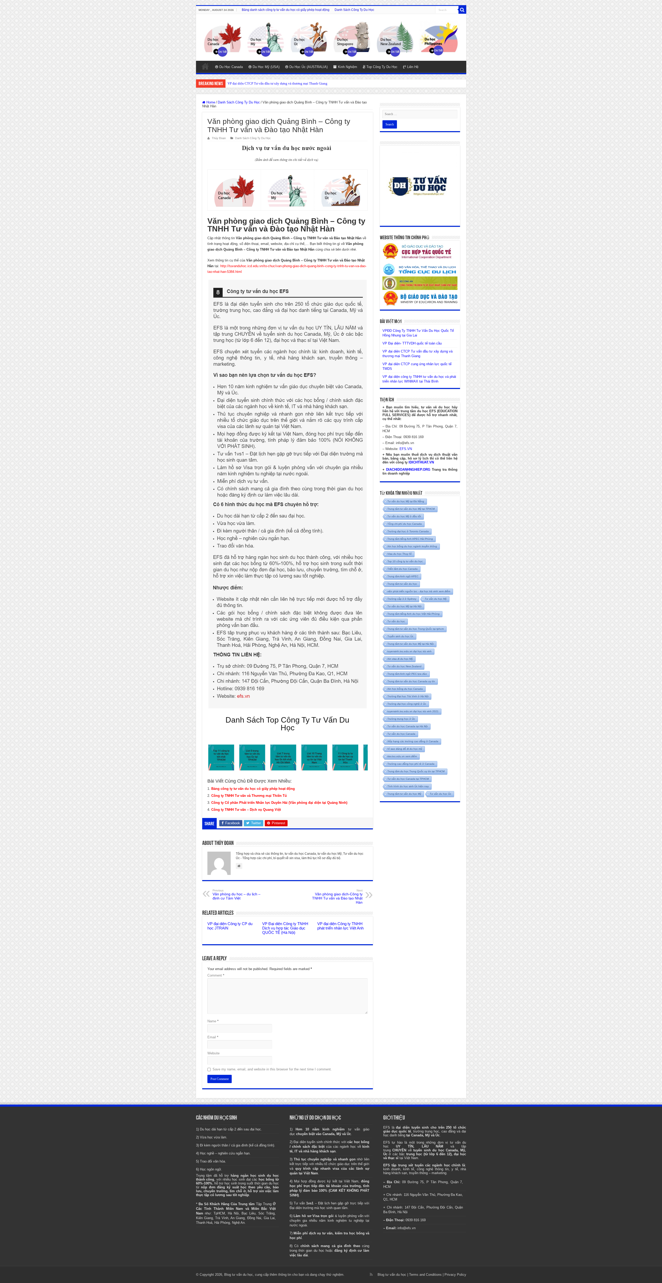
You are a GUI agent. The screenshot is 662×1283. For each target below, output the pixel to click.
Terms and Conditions (425, 1275)
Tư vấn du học (396, 621)
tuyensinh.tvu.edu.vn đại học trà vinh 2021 (413, 711)
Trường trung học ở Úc (401, 718)
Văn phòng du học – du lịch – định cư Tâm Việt (236, 894)
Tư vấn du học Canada (401, 733)
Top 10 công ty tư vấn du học (405, 561)
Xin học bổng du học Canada (405, 688)
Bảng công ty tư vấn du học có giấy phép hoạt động (253, 789)
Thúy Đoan (219, 138)
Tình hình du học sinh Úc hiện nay (408, 786)
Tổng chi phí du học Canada (404, 523)
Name (213, 1021)
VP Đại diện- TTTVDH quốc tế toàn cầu (412, 343)
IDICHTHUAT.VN (421, 462)
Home (205, 66)
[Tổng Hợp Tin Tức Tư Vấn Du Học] (331, 37)
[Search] (462, 10)
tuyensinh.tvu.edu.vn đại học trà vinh (409, 651)
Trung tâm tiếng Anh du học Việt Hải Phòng (413, 613)
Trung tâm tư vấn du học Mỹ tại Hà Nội (410, 643)
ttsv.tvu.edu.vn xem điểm (402, 756)
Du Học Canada (231, 67)
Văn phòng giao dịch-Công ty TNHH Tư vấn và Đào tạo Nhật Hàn (337, 896)
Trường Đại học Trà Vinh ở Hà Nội (407, 696)
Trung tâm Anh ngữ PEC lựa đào (407, 673)
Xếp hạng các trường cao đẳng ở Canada (412, 741)
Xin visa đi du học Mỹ (400, 658)
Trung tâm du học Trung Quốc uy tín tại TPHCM (416, 771)
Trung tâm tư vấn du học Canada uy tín (411, 681)
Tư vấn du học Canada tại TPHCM (408, 778)
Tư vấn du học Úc (440, 793)
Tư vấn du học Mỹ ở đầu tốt (404, 516)
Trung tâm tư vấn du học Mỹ (404, 793)
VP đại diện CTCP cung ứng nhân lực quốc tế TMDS (264, 83)
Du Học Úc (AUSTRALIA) (308, 67)
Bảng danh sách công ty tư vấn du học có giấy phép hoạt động (285, 10)
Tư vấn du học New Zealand (404, 666)
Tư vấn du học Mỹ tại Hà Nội (404, 606)
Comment (215, 975)
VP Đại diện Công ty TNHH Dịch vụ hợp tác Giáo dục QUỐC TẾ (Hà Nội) (285, 928)
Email (212, 1037)
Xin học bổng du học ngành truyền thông (412, 546)
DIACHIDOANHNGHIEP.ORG (408, 469)
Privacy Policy (455, 1275)
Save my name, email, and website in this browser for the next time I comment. (272, 1069)
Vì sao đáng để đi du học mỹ (404, 748)
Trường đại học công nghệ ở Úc (406, 703)
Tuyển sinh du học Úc (400, 636)
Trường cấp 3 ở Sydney (401, 598)
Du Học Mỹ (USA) (266, 67)
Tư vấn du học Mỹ (436, 598)
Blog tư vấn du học (392, 1275)
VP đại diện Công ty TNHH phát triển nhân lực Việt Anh (340, 925)
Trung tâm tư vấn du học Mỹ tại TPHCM (411, 508)
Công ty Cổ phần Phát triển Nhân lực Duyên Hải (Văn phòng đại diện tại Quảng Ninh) (279, 803)
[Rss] (371, 1274)
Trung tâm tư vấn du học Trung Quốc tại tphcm (415, 628)
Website (213, 1053)
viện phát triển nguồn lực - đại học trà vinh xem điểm (418, 591)
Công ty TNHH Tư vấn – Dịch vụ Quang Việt (246, 810)
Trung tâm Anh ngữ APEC (402, 576)
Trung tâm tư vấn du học (402, 583)
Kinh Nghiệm (347, 67)
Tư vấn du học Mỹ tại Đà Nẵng (405, 501)
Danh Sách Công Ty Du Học (354, 10)
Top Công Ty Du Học (381, 67)
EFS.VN (406, 449)
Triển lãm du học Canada (402, 568)
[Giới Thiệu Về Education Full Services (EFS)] (287, 494)
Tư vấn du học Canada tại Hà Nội (407, 726)
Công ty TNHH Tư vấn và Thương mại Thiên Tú (249, 796)
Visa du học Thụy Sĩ (399, 553)
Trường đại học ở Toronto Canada (408, 531)
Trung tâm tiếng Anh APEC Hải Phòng (410, 538)
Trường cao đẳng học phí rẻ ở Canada (410, 763)
